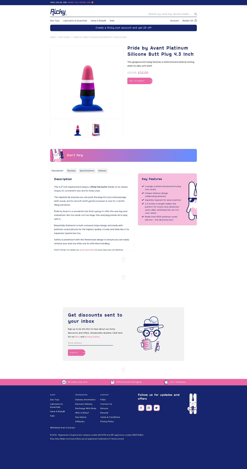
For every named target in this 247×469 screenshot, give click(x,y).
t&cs (77, 337)
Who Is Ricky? (82, 413)
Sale (112, 21)
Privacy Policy (107, 422)
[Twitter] (156, 408)
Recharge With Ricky (85, 409)
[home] (58, 12)
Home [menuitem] (52, 37)
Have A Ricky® (98, 21)
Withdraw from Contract (62, 428)
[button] (190, 20)
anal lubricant (87, 250)
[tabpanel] (92, 216)
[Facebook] (141, 408)
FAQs (103, 400)
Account (174, 21)
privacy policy (92, 337)
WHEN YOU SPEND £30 (79, 2)
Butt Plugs (64, 37)
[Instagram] (149, 408)
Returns (104, 409)
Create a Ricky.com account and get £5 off (124, 28)
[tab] (57, 170)
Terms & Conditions (110, 417)
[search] (196, 14)
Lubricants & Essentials (75, 21)
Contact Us (106, 404)
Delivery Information (85, 400)
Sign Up (74, 353)
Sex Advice (80, 417)
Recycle (104, 413)
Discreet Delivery (83, 404)
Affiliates (79, 422)
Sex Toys (55, 21)
